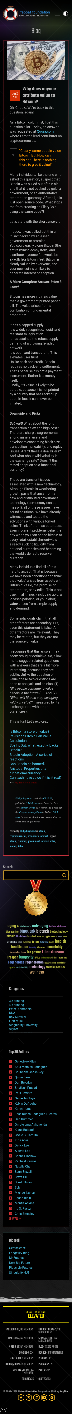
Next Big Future (19, 1263)
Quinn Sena (23, 1077)
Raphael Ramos (25, 1161)
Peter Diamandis (20, 1009)
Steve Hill (21, 1177)
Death (65, 937)
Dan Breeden (23, 1082)
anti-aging (40, 926)
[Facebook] (21, 1397)
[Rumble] (52, 1397)
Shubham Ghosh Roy (29, 1072)
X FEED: (12, 1346)
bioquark (27, 931)
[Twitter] (29, 1397)
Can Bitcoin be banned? (28, 764)
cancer (40, 936)
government (34, 841)
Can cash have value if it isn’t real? (36, 778)
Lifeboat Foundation (27, 1391)
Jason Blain (23, 1198)
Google (51, 942)
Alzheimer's (25, 926)
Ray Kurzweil (17, 1017)
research (48, 963)
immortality (54, 947)
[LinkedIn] (36, 1397)
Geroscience (17, 1248)
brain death (31, 937)
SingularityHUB (19, 1272)
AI (18, 926)
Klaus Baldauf (24, 1130)
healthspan (19, 947)
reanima (62, 957)
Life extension (53, 952)
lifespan (12, 957)
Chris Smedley (24, 1214)
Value (20, 846)
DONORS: (23, 1352)
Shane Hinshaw (25, 1156)
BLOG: (41, 1346)
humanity (32, 948)
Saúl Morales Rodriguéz (31, 1067)
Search (64, 875)
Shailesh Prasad (26, 1088)
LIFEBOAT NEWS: (46, 1329)
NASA (37, 957)
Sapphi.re (64, 1391)
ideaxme (41, 947)
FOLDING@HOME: (12, 1364)
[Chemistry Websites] (36, 899)
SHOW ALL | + (15, 1218)
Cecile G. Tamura (26, 1135)
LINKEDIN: (13, 1338)
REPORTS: (43, 1358)
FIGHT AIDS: (16, 1358)
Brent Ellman (23, 1182)
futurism (44, 942)
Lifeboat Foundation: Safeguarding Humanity (26, 13)
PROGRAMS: (44, 1364)
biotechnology (59, 932)
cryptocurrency (51, 937)
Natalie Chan (23, 1166)
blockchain (21, 936)
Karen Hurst (23, 1109)
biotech (42, 931)
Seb (17, 1187)
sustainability (22, 967)
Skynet (13, 1029)
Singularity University (23, 1025)
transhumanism (55, 967)
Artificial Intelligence (57, 926)
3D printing (16, 1001)
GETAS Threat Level (36, 1315)
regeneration (34, 962)
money (13, 846)
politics (53, 958)
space (12, 967)
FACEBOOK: (11, 1329)
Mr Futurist (16, 1258)
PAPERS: (42, 1370)
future (35, 942)
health (60, 941)
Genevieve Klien (25, 1061)
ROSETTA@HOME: (21, 1370)
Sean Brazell (23, 1172)
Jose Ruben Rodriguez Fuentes (36, 1114)
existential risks (14, 942)
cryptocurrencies (18, 836)
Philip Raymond (23, 798)
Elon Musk (16, 1021)
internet (44, 836)
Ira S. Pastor (23, 1208)
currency (22, 841)
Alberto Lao (22, 1151)
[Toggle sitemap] (57, 13)
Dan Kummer (24, 1119)
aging (11, 926)
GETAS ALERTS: (45, 1338)
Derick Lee (22, 1145)
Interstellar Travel (18, 952)
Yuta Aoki (21, 1140)
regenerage (16, 962)
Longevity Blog (19, 1253)
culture (60, 937)
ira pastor (34, 952)
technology (37, 967)
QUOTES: (42, 1379)
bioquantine (12, 931)
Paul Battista (23, 1093)
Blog (36, 31)
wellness (37, 972)
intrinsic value (48, 841)
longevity (26, 957)
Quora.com (45, 131)
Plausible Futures (20, 1267)
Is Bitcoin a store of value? (29, 731)
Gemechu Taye (25, 1098)
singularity (61, 963)
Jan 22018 (15, 95)
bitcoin (42, 831)
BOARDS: (42, 1352)
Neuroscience (45, 958)
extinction (27, 942)
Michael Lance (25, 1193)
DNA (12, 1013)
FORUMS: (26, 1379)
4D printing (16, 1005)
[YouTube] (44, 1397)
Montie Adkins (24, 1203)
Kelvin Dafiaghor (26, 1103)
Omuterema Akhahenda (31, 1124)
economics (33, 836)
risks (54, 963)
